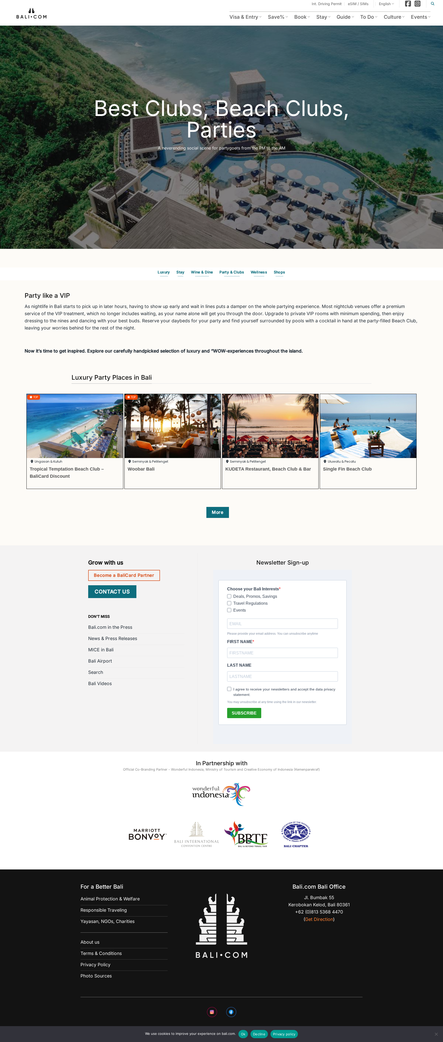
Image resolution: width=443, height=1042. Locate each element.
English (385, 4)
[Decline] (436, 1036)
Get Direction (319, 919)
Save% (276, 17)
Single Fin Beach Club (347, 469)
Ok (243, 1034)
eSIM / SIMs (358, 4)
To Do (367, 17)
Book (300, 17)
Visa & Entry (243, 17)
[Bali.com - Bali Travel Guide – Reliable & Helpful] (32, 14)
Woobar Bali (141, 469)
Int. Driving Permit (327, 4)
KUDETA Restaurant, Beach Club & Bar (268, 469)
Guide (343, 17)
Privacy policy (284, 1034)
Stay (321, 17)
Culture (392, 17)
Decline (259, 1034)
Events (419, 17)
